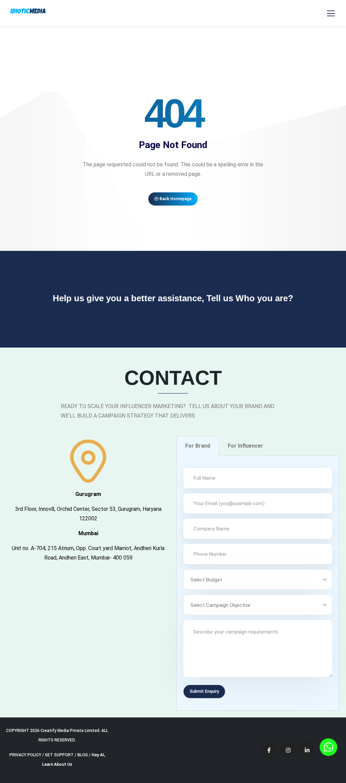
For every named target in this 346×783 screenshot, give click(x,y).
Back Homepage (175, 198)
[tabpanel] (257, 583)
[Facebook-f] (269, 750)
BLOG (82, 755)
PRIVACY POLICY (25, 755)
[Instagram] (288, 750)
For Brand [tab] (197, 446)
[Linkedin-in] (307, 750)
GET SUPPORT (59, 755)
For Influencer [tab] (245, 446)
